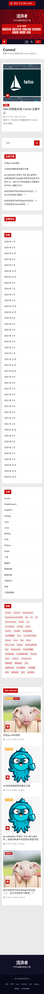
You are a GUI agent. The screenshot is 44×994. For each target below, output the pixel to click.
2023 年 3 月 (9, 295)
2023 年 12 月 (10, 271)
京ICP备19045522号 (21, 979)
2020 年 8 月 (9, 442)
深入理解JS (27, 29)
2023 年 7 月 (9, 289)
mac (22, 640)
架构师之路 (36, 29)
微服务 (6, 105)
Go (28, 622)
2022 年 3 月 (9, 342)
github (21, 622)
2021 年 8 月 (9, 383)
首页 (6, 984)
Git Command (10, 622)
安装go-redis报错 (11, 163)
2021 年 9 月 (9, 377)
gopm (28, 626)
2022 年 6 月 (9, 324)
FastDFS (8, 510)
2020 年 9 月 (9, 436)
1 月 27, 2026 (11, 739)
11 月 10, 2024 (12, 897)
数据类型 (8, 663)
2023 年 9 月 (9, 283)
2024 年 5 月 (9, 265)
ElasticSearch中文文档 (14, 617)
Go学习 (8, 631)
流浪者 (22, 16)
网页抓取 (14, 672)
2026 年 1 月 (9, 242)
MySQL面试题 (31, 645)
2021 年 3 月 (9, 412)
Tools (7, 659)
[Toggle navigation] (27, 42)
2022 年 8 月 (9, 318)
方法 (26, 663)
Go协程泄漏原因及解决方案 (16, 169)
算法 (7, 672)
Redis (7, 551)
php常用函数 (28, 649)
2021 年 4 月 (9, 406)
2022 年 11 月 (10, 312)
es (32, 617)
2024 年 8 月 (9, 259)
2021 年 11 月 (10, 365)
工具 (6, 557)
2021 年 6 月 (9, 394)
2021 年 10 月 (10, 371)
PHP (6, 539)
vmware (15, 659)
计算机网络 (9, 592)
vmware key (26, 659)
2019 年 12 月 (10, 465)
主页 (5, 53)
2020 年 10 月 (10, 430)
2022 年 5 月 (9, 330)
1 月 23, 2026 (11, 790)
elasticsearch (28, 613)
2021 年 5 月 (9, 400)
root (23, 117)
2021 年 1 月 (9, 424)
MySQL (15, 32)
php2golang (15, 649)
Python (7, 545)
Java (6, 522)
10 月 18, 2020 (12, 117)
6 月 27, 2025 (11, 844)
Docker (7, 498)
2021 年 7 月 (9, 389)
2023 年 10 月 (10, 277)
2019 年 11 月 (10, 471)
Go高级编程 (17, 29)
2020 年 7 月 (9, 447)
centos (8, 613)
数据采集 (8, 575)
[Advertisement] (22, 931)
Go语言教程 (7, 29)
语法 (28, 32)
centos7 (17, 613)
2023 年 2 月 (9, 300)
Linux (6, 528)
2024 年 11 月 (10, 253)
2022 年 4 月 (9, 336)
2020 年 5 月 (9, 453)
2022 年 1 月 (9, 353)
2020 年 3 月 (9, 459)
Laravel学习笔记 (30, 636)
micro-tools (9, 645)
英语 (6, 587)
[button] (32, 41)
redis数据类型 (22, 654)
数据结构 (8, 569)
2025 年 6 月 (9, 248)
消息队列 (8, 581)
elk (26, 617)
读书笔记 (30, 672)
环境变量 (31, 668)
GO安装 (17, 631)
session (34, 654)
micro (29, 640)
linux (15, 640)
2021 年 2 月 (9, 418)
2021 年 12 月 (10, 359)
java (19, 636)
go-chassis (9, 626)
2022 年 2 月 (9, 347)
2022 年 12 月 (10, 306)
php (6, 649)
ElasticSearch (10, 504)
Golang (22, 32)
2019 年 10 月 (10, 477)
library (8, 640)
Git (36, 617)
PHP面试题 (9, 654)
